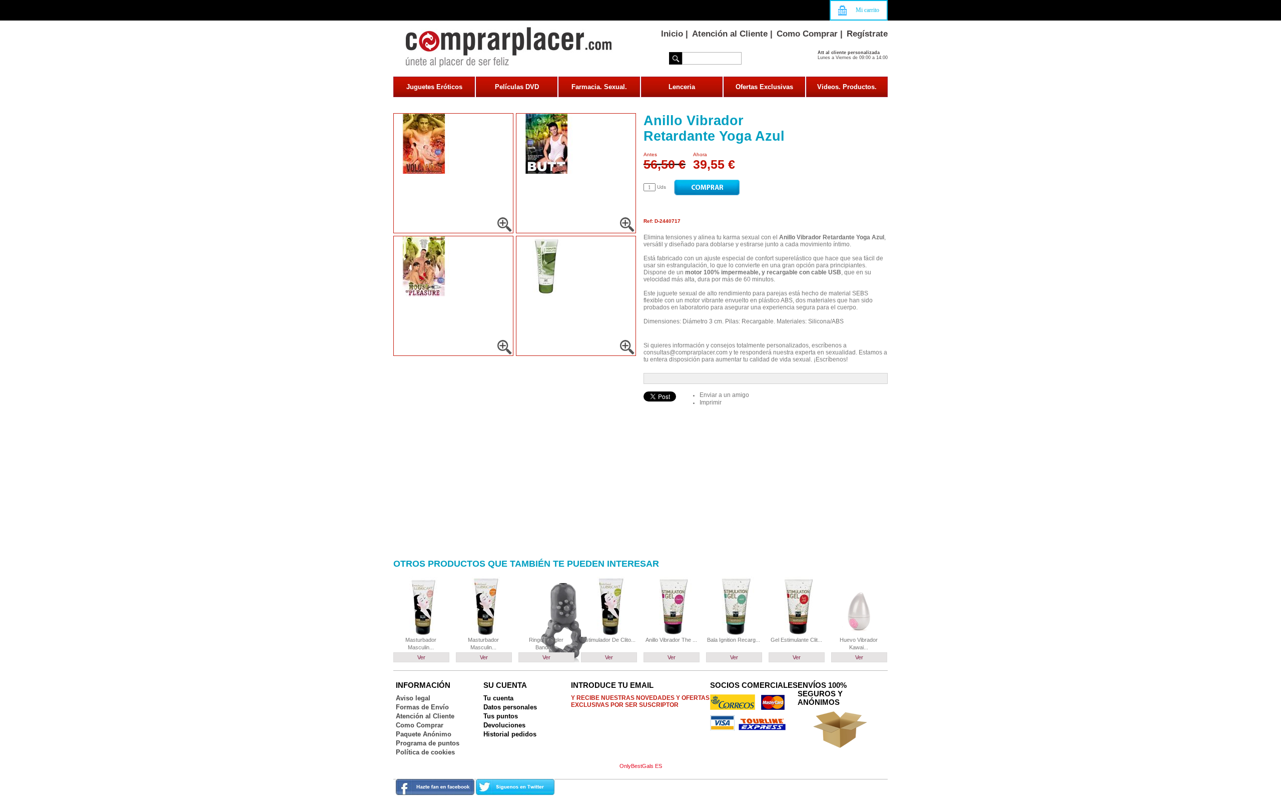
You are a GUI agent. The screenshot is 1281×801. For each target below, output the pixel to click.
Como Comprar (807, 34)
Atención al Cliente (730, 34)
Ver (421, 657)
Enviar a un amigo (724, 394)
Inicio (672, 34)
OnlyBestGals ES (640, 766)
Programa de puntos (427, 743)
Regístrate (867, 34)
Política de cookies (425, 752)
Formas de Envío (422, 707)
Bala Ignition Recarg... (733, 640)
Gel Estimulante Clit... (796, 640)
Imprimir (711, 402)
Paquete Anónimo (423, 734)
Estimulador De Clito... (608, 640)
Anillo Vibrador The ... (671, 640)
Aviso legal (413, 698)
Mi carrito (867, 10)
